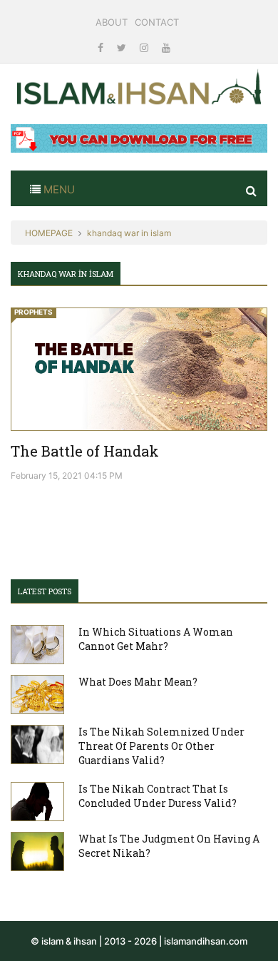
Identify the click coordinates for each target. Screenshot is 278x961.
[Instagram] (145, 47)
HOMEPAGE (49, 233)
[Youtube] (166, 47)
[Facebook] (102, 47)
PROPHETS (33, 311)
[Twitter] (123, 47)
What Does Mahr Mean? (137, 681)
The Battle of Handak (85, 451)
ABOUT (112, 22)
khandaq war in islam (129, 233)
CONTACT (157, 22)
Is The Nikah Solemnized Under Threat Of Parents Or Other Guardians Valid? (161, 746)
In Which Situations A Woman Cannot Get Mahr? (155, 639)
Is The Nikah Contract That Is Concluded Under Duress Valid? (157, 796)
